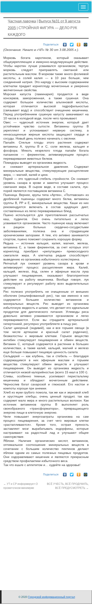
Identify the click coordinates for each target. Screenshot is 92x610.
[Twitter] (71, 43)
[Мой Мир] (85, 43)
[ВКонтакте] (65, 43)
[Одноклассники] (78, 43)
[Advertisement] (46, 536)
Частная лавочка (22, 21)
